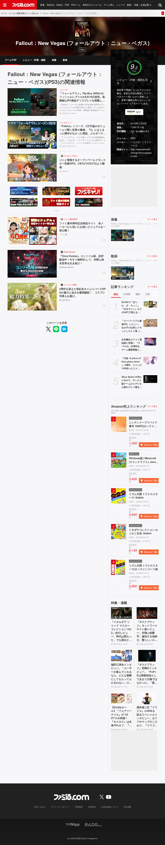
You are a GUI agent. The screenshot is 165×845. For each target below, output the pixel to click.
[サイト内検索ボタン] (160, 5)
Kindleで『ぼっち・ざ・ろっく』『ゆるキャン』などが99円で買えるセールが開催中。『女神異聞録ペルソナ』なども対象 (131, 307)
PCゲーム (75, 4)
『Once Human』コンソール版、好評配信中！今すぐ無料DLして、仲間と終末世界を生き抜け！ (81, 259)
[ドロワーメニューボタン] (5, 5)
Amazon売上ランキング (128, 406)
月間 (147, 294)
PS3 (82, 49)
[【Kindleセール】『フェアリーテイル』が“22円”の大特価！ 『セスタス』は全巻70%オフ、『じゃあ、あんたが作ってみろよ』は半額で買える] (121, 698)
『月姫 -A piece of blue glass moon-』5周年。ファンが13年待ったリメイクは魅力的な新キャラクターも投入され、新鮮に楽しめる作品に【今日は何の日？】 (131, 363)
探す (138, 112)
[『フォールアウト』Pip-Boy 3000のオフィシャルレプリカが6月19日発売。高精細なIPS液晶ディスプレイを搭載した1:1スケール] (32, 102)
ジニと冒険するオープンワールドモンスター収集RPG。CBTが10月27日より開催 (82, 163)
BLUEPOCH (64, 300)
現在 (116, 294)
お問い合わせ (39, 806)
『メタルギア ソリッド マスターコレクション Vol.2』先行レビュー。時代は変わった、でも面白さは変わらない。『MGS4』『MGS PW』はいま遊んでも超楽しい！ (121, 631)
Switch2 (50, 4)
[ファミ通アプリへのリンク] (73, 824)
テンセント (64, 171)
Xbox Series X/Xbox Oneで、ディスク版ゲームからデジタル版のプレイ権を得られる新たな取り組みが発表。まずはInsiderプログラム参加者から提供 (131, 382)
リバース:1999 (70, 284)
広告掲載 (127, 806)
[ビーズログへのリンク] (93, 824)
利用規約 (79, 806)
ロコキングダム (70, 155)
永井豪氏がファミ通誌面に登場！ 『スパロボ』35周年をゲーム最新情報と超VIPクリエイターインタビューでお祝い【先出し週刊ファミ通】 (131, 344)
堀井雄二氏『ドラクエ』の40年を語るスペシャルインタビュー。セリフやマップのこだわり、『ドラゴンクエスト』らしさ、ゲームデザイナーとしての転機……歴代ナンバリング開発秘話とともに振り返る (147, 716)
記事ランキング (122, 287)
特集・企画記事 (141, 4)
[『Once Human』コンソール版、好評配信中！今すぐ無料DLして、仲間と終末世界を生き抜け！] (32, 264)
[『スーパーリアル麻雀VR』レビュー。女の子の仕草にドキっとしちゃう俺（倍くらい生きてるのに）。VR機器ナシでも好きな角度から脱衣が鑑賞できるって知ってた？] (150, 323)
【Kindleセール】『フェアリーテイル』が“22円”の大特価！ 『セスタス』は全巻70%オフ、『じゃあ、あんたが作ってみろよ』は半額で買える (121, 716)
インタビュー (66, 122)
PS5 (67, 4)
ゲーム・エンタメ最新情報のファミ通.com (20, 13)
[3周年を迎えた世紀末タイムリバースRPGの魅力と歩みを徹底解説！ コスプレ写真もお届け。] (32, 297)
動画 (129, 4)
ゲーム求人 (109, 4)
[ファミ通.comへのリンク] (23, 5)
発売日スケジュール (92, 4)
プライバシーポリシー (60, 806)
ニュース (120, 4)
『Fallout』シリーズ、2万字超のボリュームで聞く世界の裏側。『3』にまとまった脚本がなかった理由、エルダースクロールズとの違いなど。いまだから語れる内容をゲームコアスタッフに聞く (82, 129)
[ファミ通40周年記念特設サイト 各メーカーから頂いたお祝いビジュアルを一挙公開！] (32, 231)
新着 (42, 4)
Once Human (69, 251)
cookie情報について (109, 806)
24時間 (126, 294)
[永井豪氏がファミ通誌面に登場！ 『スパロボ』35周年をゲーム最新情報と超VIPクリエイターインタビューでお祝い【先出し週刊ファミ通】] (150, 342)
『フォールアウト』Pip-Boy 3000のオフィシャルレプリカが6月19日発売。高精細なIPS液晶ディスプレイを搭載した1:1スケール (82, 97)
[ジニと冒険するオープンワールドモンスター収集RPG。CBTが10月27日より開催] (32, 168)
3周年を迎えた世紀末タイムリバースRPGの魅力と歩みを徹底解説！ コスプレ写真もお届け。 (82, 292)
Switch (59, 4)
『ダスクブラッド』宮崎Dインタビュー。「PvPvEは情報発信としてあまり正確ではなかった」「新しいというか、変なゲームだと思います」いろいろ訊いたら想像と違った (147, 673)
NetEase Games (66, 267)
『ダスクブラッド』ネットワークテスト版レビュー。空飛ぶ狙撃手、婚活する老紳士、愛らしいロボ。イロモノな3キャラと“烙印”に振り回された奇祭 (147, 631)
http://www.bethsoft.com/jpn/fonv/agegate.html (141, 153)
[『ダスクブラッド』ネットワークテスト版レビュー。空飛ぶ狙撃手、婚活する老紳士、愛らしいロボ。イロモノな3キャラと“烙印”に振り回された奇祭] (147, 613)
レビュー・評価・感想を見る (132, 81)
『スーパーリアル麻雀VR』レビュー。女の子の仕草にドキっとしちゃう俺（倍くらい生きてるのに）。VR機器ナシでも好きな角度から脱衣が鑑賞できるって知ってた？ (131, 326)
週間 (138, 294)
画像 (54, 59)
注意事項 (92, 806)
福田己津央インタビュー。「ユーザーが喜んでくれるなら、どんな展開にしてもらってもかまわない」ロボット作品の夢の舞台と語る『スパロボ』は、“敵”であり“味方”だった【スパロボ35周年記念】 (121, 673)
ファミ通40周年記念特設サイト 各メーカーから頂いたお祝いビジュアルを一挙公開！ (82, 227)
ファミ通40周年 (71, 219)
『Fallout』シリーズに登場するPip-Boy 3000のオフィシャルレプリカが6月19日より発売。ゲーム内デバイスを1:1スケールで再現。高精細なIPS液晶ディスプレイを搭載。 (82, 107)
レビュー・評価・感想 (34, 59)
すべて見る (152, 219)
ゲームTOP (10, 59)
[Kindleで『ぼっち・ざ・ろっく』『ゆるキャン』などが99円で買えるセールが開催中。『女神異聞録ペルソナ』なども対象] (150, 304)
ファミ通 (63, 234)
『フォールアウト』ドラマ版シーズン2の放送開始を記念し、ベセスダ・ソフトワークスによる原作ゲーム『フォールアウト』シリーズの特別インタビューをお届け (82, 140)
